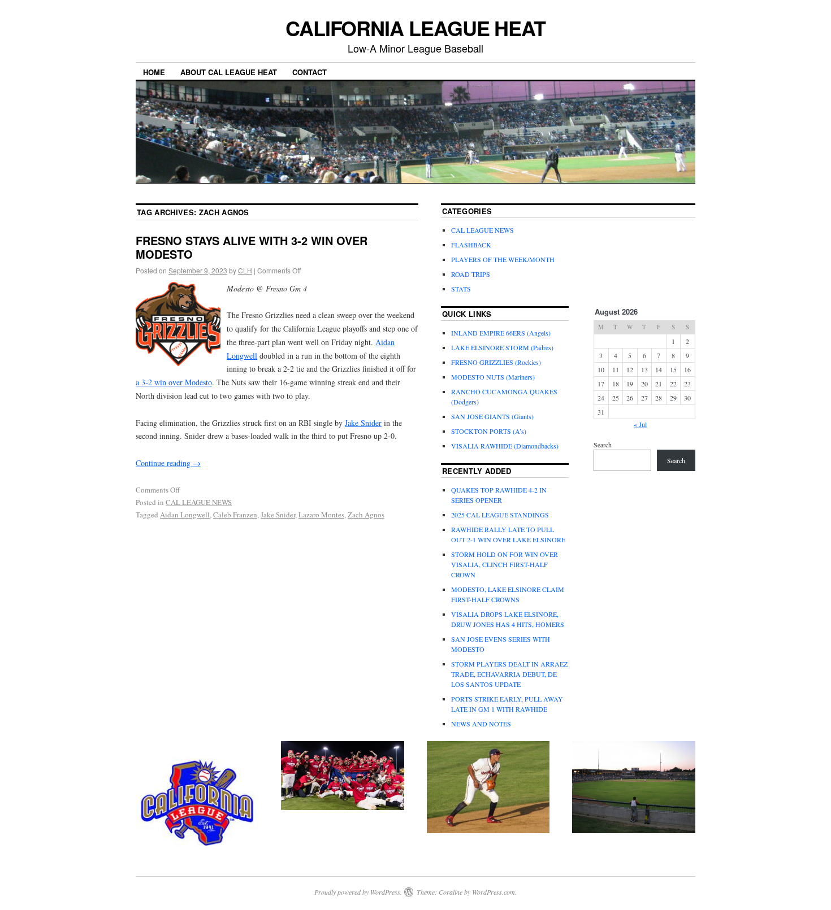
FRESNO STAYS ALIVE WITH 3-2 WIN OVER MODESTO (251, 247)
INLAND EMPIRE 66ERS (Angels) (501, 332)
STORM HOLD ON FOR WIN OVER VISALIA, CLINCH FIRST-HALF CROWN (504, 564)
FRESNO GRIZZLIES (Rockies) (496, 362)
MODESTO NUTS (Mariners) (493, 376)
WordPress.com (493, 891)
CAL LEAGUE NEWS (199, 502)
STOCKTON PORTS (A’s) (488, 431)
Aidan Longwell (185, 515)
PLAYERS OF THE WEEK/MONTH (503, 259)
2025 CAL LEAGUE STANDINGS (500, 514)
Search (603, 444)
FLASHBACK (471, 244)
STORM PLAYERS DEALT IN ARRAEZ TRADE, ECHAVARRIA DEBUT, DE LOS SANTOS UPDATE (509, 674)
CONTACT (309, 72)
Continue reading (168, 463)
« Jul (640, 424)
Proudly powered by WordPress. (358, 891)
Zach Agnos (366, 515)
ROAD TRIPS (470, 273)
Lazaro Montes (321, 515)
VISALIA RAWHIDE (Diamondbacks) (505, 445)
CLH (245, 270)
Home (154, 72)
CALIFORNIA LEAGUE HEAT (415, 27)
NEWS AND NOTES (481, 723)
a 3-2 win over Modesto (174, 382)
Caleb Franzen (235, 515)
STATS (461, 288)
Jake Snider (363, 422)
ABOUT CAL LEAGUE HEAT (228, 72)
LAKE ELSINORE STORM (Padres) (502, 347)
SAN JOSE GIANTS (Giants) (492, 416)
